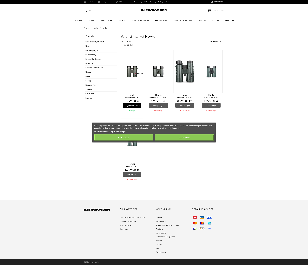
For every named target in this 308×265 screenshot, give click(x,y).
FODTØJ (122, 21)
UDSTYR (202, 21)
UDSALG (92, 21)
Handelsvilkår (161, 221)
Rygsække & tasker (93, 59)
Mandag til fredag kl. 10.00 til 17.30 (133, 217)
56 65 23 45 (147, 2)
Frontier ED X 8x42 (132, 96)
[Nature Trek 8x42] (141, 121)
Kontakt (159, 241)
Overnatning (90, 55)
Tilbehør (89, 89)
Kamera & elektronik (94, 67)
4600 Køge (124, 229)
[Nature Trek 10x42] (220, 52)
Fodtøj (88, 80)
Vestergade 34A (163, 2)
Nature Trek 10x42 (211, 96)
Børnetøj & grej (91, 50)
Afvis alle (123, 137)
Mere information (101, 131)
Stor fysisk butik (107, 2)
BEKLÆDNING (106, 21)
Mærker (215, 21)
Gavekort (78, 21)
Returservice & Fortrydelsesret (167, 225)
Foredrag (229, 21)
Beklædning (90, 85)
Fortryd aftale (161, 252)
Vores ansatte (161, 233)
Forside (89, 36)
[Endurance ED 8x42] (193, 52)
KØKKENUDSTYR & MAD (183, 21)
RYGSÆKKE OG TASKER (140, 21)
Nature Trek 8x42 (131, 165)
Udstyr (88, 46)
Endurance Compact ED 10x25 (158, 96)
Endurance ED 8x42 (184, 96)
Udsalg (88, 72)
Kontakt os (91, 2)
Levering (159, 217)
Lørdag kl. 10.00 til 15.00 (129, 221)
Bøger (88, 76)
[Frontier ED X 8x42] (141, 52)
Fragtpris (159, 229)
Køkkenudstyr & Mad (94, 42)
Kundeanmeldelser (130, 2)
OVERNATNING (161, 21)
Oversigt (159, 244)
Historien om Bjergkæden (165, 237)
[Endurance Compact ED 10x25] (167, 52)
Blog (157, 248)
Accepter (184, 137)
